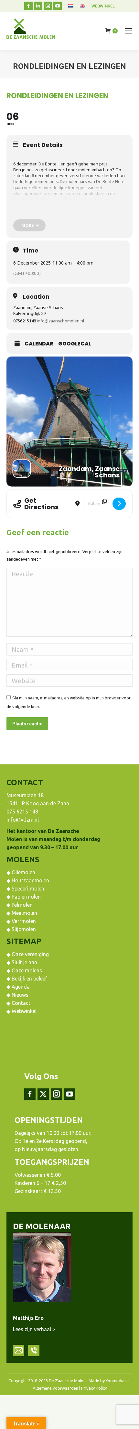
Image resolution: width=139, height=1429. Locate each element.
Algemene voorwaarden (55, 1388)
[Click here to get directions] (119, 504)
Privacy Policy (94, 1388)
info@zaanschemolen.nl (60, 321)
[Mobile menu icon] (128, 31)
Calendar (39, 344)
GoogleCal (74, 344)
